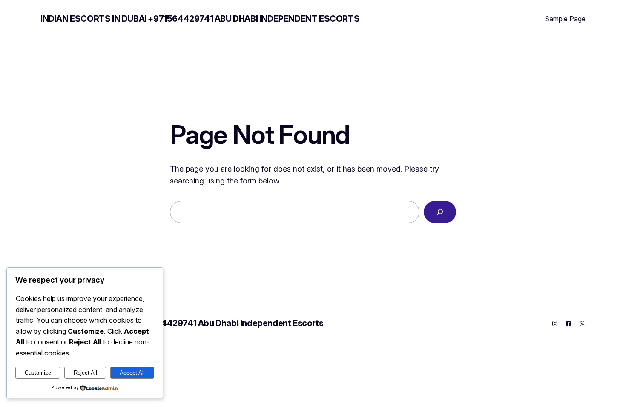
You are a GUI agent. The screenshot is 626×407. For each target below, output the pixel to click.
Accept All (132, 373)
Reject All (85, 373)
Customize (38, 373)
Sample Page (565, 18)
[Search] (440, 212)
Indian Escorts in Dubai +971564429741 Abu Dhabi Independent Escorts (199, 19)
